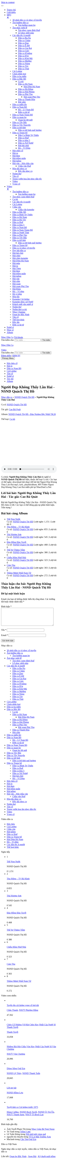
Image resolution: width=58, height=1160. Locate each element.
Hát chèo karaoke (20, 258)
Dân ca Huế (23, 138)
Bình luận (6, 606)
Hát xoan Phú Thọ (32, 97)
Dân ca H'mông (25, 53)
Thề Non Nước (13, 519)
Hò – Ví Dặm (24, 148)
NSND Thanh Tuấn (31, 1073)
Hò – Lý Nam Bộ (26, 109)
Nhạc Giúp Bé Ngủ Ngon (42, 1129)
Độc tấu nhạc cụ (25, 171)
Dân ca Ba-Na (24, 38)
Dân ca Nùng (24, 63)
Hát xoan (16, 284)
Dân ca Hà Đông (25, 89)
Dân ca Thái (23, 68)
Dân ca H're (23, 56)
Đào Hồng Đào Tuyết (16, 542)
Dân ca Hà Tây (19, 220)
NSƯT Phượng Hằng (28, 1010)
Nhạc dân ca (6, 397)
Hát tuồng (16, 161)
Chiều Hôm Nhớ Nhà (16, 557)
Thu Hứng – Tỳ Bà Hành (18, 527)
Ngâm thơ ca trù (19, 309)
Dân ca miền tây (19, 104)
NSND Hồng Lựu (15, 1092)
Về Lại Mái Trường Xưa (40, 1137)
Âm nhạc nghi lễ (19, 27)
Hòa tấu (15, 296)
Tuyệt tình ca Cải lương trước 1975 (22, 1107)
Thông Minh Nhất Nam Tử (19, 573)
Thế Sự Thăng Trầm (16, 550)
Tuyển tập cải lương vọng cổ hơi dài (23, 1005)
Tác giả (10, 378)
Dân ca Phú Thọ (25, 94)
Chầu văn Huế (24, 166)
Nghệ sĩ (10, 327)
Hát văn (15, 278)
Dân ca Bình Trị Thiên (22, 214)
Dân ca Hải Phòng (26, 91)
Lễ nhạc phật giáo (26, 33)
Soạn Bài (32, 1156)
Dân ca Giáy (23, 51)
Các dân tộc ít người (21, 35)
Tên (3, 630)
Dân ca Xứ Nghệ (25, 143)
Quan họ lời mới (25, 120)
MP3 (9, 16)
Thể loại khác (18, 319)
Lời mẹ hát (11, 1088)
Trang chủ (11, 10)
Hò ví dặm (17, 294)
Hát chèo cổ (17, 150)
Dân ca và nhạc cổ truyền (23, 248)
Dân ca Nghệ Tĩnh (20, 232)
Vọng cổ (16, 184)
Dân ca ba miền (19, 76)
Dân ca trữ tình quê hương (30, 130)
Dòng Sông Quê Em (16, 1068)
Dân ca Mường (25, 61)
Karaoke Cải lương (20, 299)
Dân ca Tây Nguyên (21, 125)
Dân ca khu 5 (24, 140)
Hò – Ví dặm (18, 291)
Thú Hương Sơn (14, 534)
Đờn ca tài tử (24, 112)
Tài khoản (18, 337)
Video (15, 181)
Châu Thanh (12, 1010)
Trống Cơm (25, 1131)
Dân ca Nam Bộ (19, 107)
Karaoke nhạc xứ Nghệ (22, 301)
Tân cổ (15, 176)
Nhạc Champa (18, 312)
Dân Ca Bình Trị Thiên (28, 135)
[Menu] (2, 5)
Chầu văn (16, 207)
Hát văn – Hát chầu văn (23, 163)
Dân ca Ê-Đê (24, 45)
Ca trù (21, 81)
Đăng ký (16, 355)
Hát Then (16, 268)
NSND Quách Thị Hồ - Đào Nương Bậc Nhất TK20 (32, 414)
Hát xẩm (22, 102)
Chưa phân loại (19, 74)
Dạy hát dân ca (19, 250)
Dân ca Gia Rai (25, 48)
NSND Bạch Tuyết (28, 1112)
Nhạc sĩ (10, 330)
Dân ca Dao (23, 43)
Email (4, 635)
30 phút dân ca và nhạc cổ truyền (27, 20)
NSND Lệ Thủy (14, 1073)
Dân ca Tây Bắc (19, 122)
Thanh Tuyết (12, 1032)
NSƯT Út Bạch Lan (34, 1114)
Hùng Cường (13, 1112)
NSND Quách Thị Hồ (24, 397)
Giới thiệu (11, 12)
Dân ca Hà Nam (25, 84)
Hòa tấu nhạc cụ (19, 168)
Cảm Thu (11, 565)
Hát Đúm (16, 289)
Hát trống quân (19, 158)
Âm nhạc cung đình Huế (29, 30)
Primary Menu (8, 358)
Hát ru (15, 153)
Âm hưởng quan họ (26, 25)
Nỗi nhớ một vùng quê (36, 1134)
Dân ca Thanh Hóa (26, 99)
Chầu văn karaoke (26, 209)
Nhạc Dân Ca (7, 337)
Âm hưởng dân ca (20, 22)
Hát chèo (16, 255)
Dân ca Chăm (24, 40)
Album (10, 332)
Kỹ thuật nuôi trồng (46, 1156)
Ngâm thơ (16, 173)
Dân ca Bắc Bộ (19, 79)
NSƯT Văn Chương (16, 1054)
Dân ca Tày (23, 66)
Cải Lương (17, 71)
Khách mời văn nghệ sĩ (22, 304)
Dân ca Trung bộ (19, 132)
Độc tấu (15, 322)
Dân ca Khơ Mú (25, 58)
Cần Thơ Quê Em (28, 1139)
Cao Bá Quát (15, 409)
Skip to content (7, 2)
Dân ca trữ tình (19, 127)
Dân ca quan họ (19, 117)
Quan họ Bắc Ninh (20, 314)
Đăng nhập (6, 355)
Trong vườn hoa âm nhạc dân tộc (27, 179)
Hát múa (16, 263)
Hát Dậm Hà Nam (32, 86)
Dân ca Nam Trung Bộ (22, 115)
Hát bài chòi (23, 145)
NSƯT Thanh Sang (15, 1114)
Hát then (16, 156)
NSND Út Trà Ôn (46, 1112)
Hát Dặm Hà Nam (20, 261)
